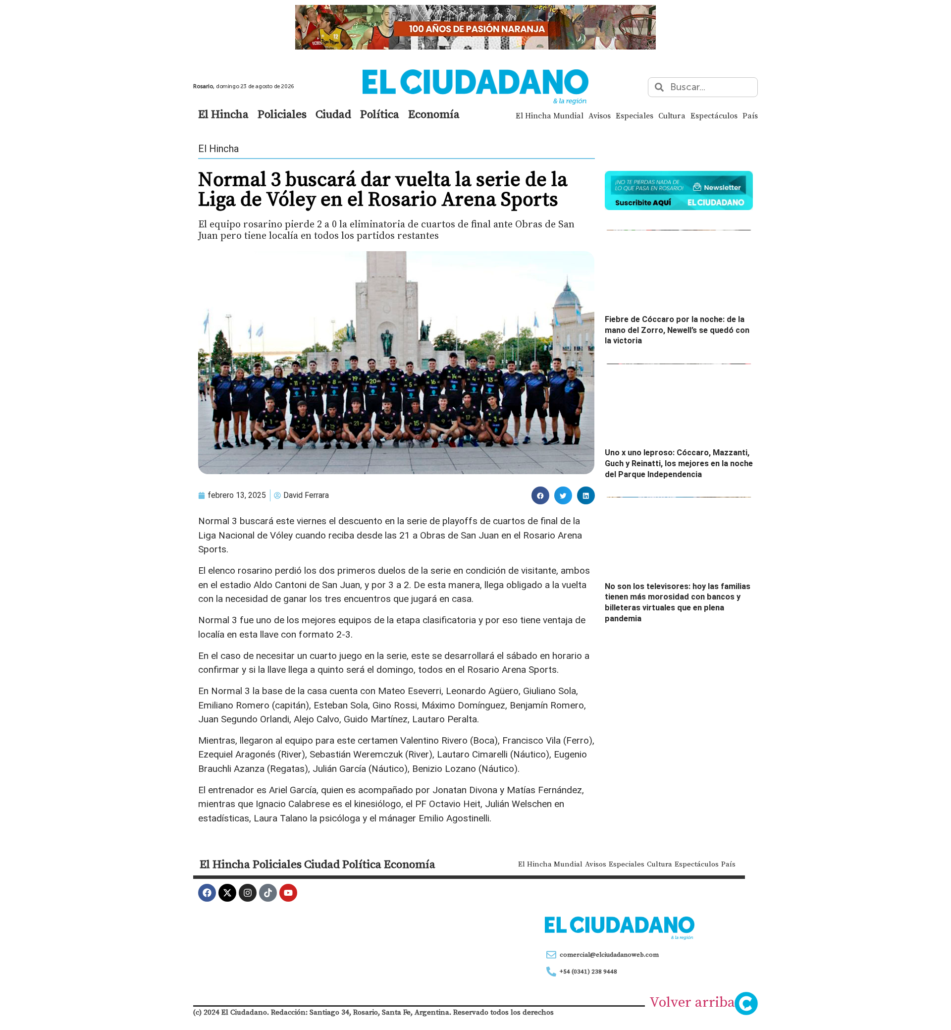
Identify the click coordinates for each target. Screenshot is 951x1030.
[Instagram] (248, 893)
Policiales (282, 114)
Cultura (672, 115)
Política (379, 114)
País (750, 115)
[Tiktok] (268, 893)
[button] (540, 495)
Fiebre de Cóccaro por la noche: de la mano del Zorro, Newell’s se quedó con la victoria (677, 330)
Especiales (634, 115)
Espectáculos (714, 115)
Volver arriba (692, 1002)
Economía (434, 114)
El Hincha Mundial (549, 115)
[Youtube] (288, 893)
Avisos (599, 115)
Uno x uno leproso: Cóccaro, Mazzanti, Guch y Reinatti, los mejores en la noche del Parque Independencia (679, 463)
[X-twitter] (227, 893)
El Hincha (223, 114)
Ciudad (333, 114)
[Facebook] (207, 893)
